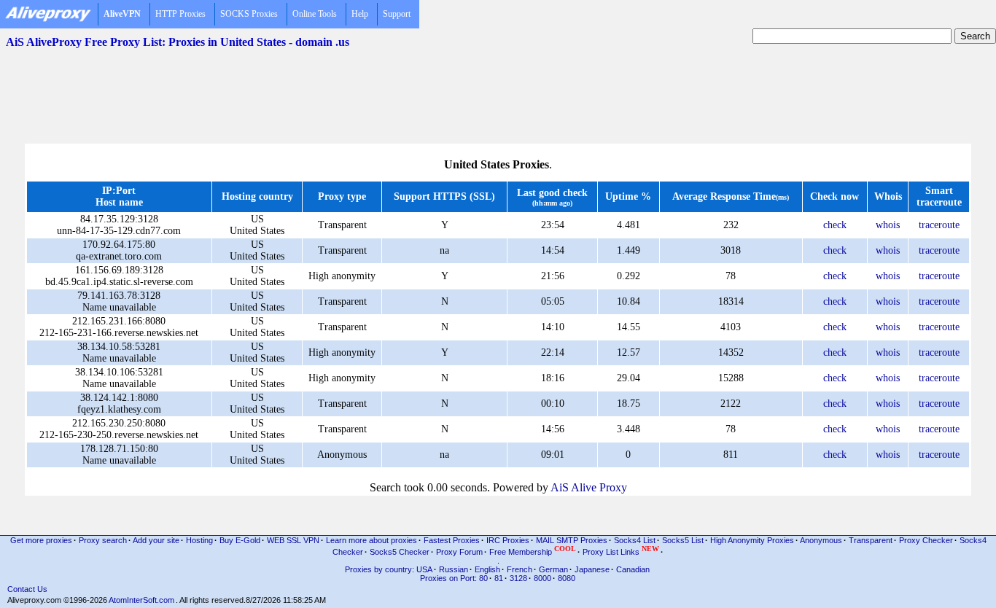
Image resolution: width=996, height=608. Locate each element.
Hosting (199, 540)
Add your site (156, 540)
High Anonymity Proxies (752, 540)
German (553, 569)
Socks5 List (683, 540)
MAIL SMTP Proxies (571, 540)
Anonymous (821, 540)
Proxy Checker (926, 540)
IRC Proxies (507, 540)
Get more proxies (41, 540)
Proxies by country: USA (388, 569)
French (519, 569)
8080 (566, 578)
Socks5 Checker (399, 551)
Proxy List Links (621, 550)
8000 (542, 578)
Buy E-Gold (239, 540)
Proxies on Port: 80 (454, 578)
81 (498, 578)
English (487, 569)
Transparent (870, 540)
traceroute (939, 224)
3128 (518, 578)
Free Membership (532, 550)
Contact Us (27, 589)
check (835, 224)
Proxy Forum (459, 551)
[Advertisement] (498, 88)
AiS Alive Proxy (588, 487)
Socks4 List (634, 540)
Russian (453, 569)
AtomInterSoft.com (141, 600)
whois (888, 224)
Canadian (633, 569)
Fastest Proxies (452, 540)
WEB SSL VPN (293, 540)
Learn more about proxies (371, 540)
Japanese (592, 569)
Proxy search (103, 540)
